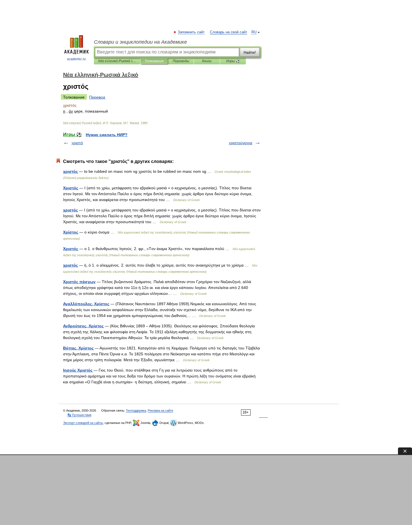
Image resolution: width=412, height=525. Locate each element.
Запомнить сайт (191, 32)
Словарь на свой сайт (228, 32)
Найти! (250, 52)
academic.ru (76, 59)
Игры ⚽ (233, 61)
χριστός (70, 210)
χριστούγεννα (240, 143)
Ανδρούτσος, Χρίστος (83, 326)
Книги (207, 61)
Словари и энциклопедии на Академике (140, 42)
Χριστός (70, 188)
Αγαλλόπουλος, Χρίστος (86, 304)
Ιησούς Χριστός (77, 370)
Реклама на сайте (160, 410)
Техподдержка (136, 410)
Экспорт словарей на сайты (83, 422)
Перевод (97, 97)
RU (253, 32)
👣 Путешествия (79, 415)
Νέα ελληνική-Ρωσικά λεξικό (117, 61)
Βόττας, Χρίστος (78, 348)
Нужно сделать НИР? (107, 134)
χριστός (70, 171)
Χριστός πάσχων (79, 281)
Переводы (181, 61)
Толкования (154, 61)
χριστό (77, 143)
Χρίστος (70, 232)
